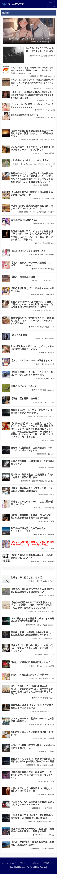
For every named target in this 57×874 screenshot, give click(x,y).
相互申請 (46, 863)
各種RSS (35, 863)
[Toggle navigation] (51, 4)
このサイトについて (9, 863)
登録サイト (24, 863)
